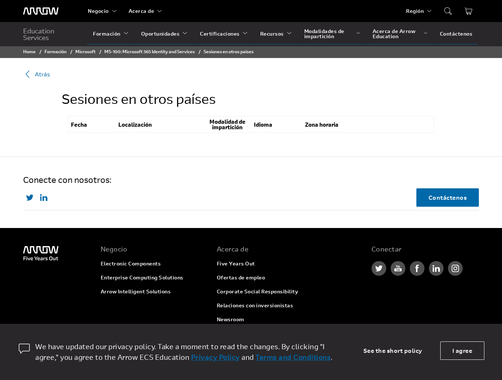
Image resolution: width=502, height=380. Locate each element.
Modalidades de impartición (324, 34)
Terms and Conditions (293, 357)
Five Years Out (236, 263)
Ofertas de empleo (241, 277)
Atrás (42, 74)
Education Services (38, 34)
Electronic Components (131, 263)
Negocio (98, 10)
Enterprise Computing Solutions (142, 277)
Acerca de (141, 10)
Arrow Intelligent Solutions (136, 291)
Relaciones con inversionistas (255, 305)
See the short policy (392, 350)
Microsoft (85, 51)
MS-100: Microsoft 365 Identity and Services (150, 51)
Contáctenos (456, 33)
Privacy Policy (215, 357)
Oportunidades (160, 33)
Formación (107, 33)
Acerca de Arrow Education (394, 34)
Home (29, 51)
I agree (462, 350)
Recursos (272, 33)
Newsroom (230, 319)
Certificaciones (220, 33)
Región (415, 10)
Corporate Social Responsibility (257, 291)
